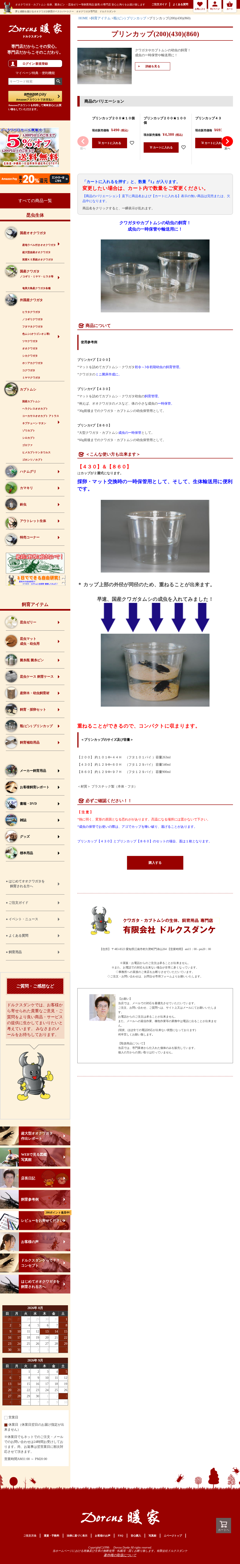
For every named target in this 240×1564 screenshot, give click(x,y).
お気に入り (200, 9)
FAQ (120, 1535)
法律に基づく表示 (77, 1535)
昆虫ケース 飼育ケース (37, 676)
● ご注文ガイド (17, 902)
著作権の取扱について (120, 1555)
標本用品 (26, 853)
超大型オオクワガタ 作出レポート (37, 1135)
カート (230, 9)
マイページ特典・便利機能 (35, 73)
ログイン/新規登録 (35, 63)
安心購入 (136, 1535)
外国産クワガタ (31, 300)
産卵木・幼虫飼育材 (34, 693)
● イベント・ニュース (22, 919)
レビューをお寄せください (45, 1216)
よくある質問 (180, 4)
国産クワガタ (36, 274)
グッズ (25, 836)
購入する (155, 862)
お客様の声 (30, 1242)
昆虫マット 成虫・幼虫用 (30, 641)
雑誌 (23, 820)
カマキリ (26, 488)
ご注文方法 (29, 1535)
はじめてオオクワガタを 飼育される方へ (40, 1284)
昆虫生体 (35, 215)
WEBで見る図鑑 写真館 (34, 1157)
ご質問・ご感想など (35, 986)
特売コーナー (30, 537)
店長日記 (28, 1178)
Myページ (215, 9)
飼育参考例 (30, 1199)
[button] (83, 141)
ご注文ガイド (159, 4)
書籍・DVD (28, 803)
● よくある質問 (17, 935)
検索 (58, 81)
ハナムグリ (28, 471)
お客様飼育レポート (34, 787)
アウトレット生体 (33, 521)
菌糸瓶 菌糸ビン (32, 660)
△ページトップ (173, 1535)
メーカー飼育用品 (33, 770)
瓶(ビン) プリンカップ (36, 726)
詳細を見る (153, 66)
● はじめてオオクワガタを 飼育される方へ (25, 884)
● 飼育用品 (14, 952)
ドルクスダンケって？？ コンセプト (40, 1262)
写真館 (152, 1535)
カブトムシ (28, 389)
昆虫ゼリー (28, 622)
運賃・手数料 (51, 1535)
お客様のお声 (102, 1535)
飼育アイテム (35, 604)
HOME (83, 18)
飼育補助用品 (30, 742)
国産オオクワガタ (33, 233)
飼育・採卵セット (33, 709)
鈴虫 (23, 504)
